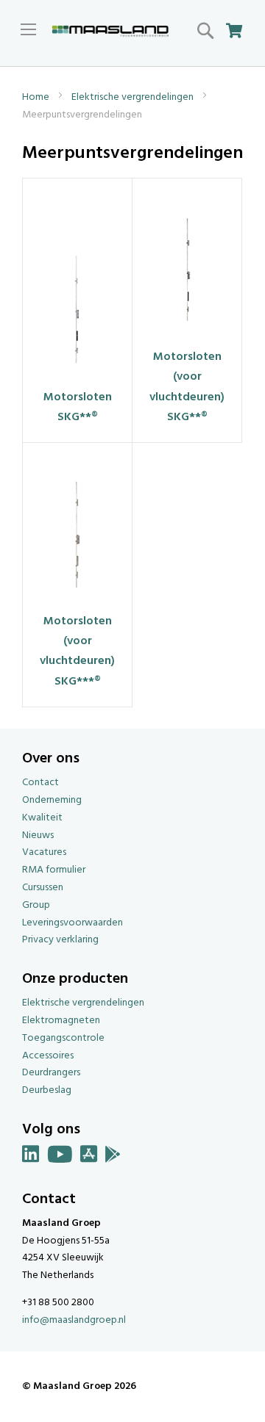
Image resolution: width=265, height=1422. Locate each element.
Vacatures (44, 852)
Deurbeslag (46, 1090)
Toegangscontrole (63, 1038)
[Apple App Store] (89, 1157)
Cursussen (42, 887)
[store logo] (110, 31)
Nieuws (38, 835)
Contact (40, 782)
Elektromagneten (61, 1020)
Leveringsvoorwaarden (72, 922)
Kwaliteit (42, 817)
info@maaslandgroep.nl (74, 1320)
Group (36, 905)
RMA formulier (53, 870)
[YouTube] (60, 1157)
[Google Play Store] (113, 1157)
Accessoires (48, 1055)
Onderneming (52, 800)
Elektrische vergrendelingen (133, 97)
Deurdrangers (51, 1072)
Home (37, 97)
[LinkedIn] (31, 1157)
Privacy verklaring (60, 939)
